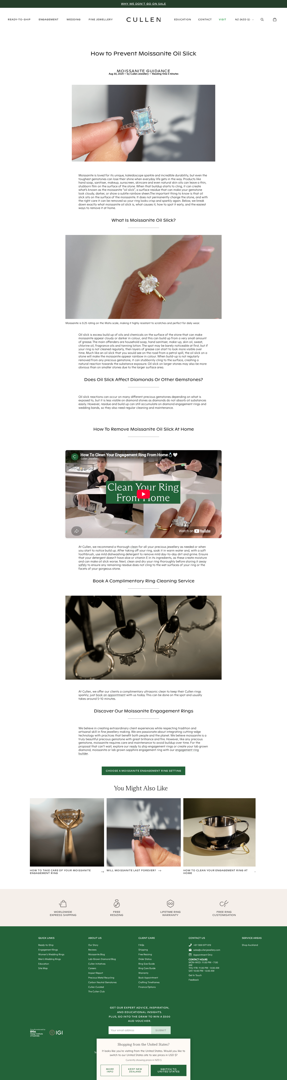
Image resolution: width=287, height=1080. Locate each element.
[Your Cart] (274, 19)
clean (134, 547)
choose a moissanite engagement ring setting (143, 770)
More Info (110, 1070)
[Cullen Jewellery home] (144, 19)
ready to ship (138, 746)
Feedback (194, 979)
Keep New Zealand (135, 1070)
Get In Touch (195, 975)
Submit (161, 1030)
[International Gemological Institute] (56, 1033)
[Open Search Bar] (262, 19)
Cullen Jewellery (139, 73)
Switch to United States (168, 1070)
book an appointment (111, 695)
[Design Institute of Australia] (36, 1035)
